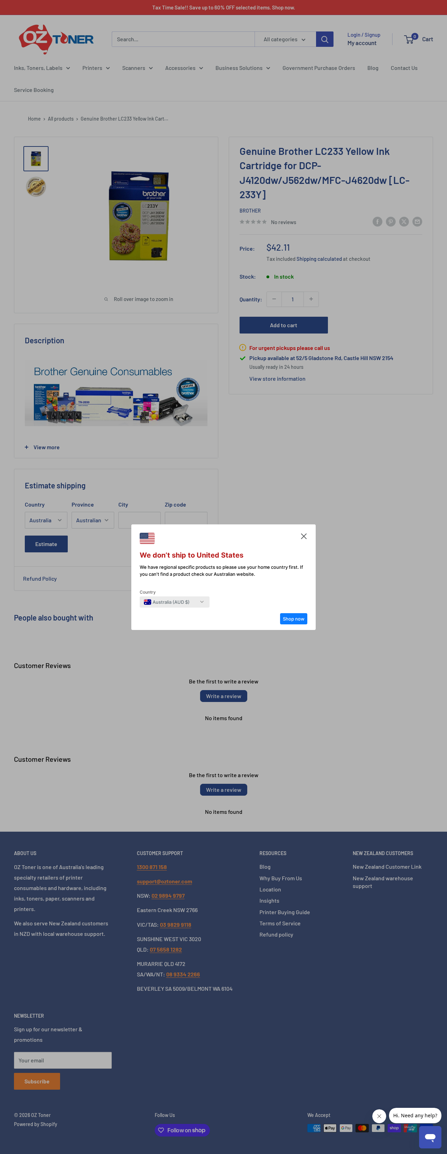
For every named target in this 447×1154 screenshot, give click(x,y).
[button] (303, 538)
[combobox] (167, 601)
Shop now (294, 619)
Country (148, 592)
